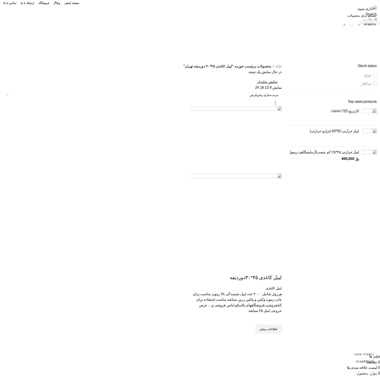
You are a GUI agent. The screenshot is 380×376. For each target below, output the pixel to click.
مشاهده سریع (276, 339)
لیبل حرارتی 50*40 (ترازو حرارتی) (334, 131)
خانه (278, 66)
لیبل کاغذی (274, 288)
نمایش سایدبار (267, 82)
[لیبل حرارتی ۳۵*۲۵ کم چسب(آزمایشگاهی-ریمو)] (369, 157)
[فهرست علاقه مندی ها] (276, 319)
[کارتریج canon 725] (369, 115)
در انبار (366, 83)
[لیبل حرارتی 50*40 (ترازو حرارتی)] (369, 136)
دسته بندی (369, 61)
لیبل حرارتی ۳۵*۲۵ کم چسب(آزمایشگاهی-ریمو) (324, 152)
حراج (367, 75)
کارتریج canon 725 (345, 111)
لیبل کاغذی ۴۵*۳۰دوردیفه (256, 277)
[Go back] (371, 39)
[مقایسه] (276, 268)
